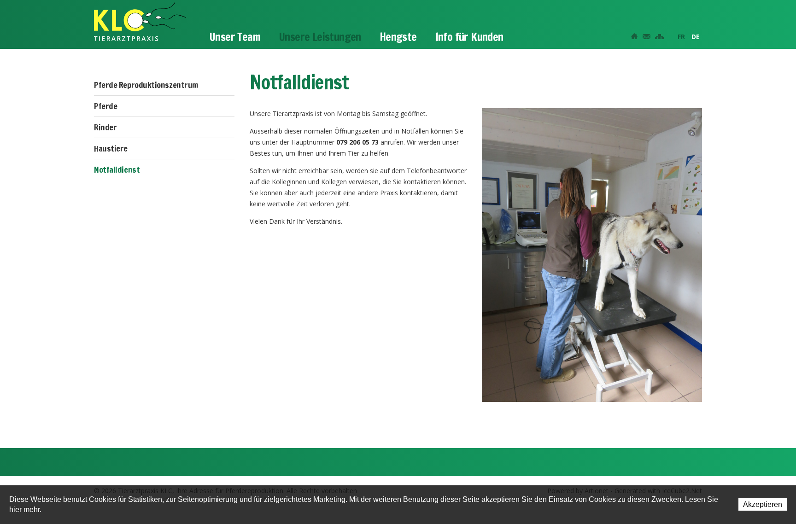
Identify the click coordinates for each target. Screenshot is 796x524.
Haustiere (111, 148)
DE (695, 36)
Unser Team (234, 37)
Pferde (105, 106)
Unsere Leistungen (320, 37)
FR (681, 36)
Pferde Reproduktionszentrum (146, 85)
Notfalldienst (117, 169)
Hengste (398, 37)
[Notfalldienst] (592, 254)
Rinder (105, 127)
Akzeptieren (762, 504)
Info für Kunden (469, 37)
